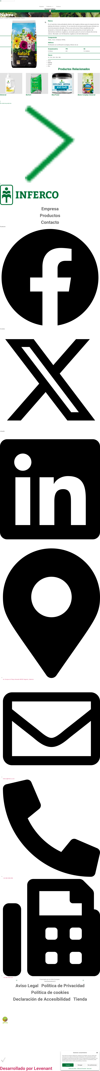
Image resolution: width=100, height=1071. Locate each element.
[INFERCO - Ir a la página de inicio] (7, 1)
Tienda (80, 999)
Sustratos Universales (14, 18)
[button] (97, 1052)
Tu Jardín (6, 18)
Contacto (58, 6)
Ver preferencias (92, 1065)
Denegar (80, 1065)
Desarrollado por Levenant (26, 1068)
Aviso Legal (89, 1068)
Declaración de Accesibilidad (41, 999)
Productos (49, 6)
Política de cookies (72, 1068)
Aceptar (68, 1065)
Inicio (1, 18)
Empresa (41, 6)
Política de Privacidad (81, 1068)
